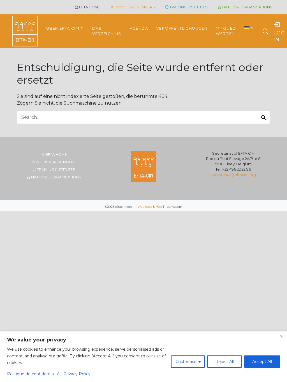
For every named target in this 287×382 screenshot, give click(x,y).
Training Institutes (188, 7)
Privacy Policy (77, 373)
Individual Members (134, 7)
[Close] (281, 336)
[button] (263, 117)
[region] (143, 356)
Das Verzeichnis (106, 31)
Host (159, 207)
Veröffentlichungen (181, 28)
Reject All (224, 361)
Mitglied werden (226, 31)
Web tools (145, 207)
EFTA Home (89, 7)
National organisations (246, 7)
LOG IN (279, 36)
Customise (185, 361)
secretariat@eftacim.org (233, 175)
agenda (139, 28)
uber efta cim (62, 28)
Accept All (262, 361)
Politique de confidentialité (33, 373)
